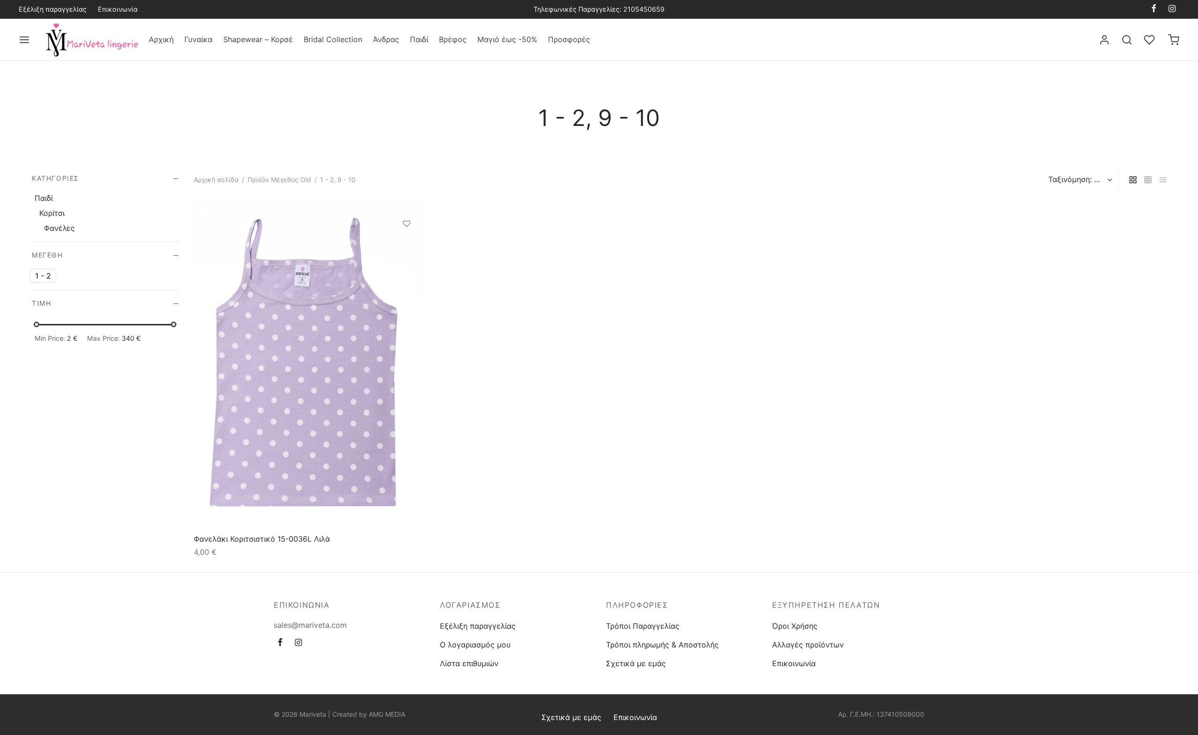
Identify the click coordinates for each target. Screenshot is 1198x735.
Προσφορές (569, 39)
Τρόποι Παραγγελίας (642, 626)
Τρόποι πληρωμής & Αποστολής (662, 644)
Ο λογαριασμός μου (475, 644)
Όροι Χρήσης (795, 626)
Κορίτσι (52, 213)
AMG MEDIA (387, 714)
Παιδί (419, 39)
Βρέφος (453, 39)
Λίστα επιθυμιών (469, 663)
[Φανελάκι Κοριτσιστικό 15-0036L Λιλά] (310, 363)
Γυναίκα (198, 39)
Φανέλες (59, 228)
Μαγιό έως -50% (507, 39)
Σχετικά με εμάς (636, 663)
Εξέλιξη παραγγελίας (53, 9)
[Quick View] (406, 266)
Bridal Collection (333, 39)
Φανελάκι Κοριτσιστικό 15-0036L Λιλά (262, 539)
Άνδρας (386, 39)
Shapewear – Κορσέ (258, 39)
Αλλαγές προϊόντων (808, 644)
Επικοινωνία (118, 9)
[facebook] (1153, 9)
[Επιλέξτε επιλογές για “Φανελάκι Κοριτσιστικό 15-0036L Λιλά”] (406, 245)
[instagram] (1172, 9)
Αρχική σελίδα (216, 180)
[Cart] (1173, 39)
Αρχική (161, 39)
